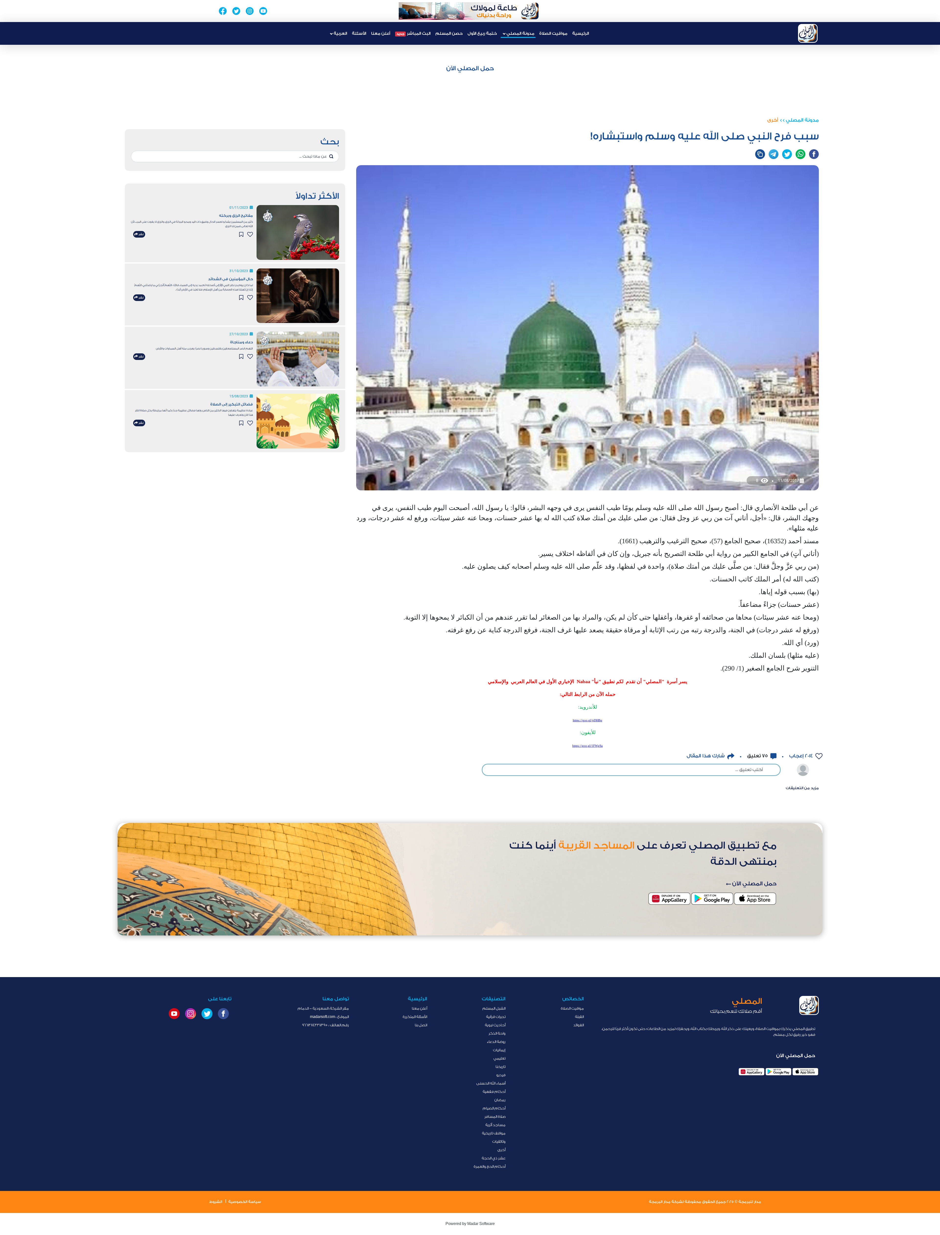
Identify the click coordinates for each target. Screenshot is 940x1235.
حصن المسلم (449, 33)
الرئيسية (580, 33)
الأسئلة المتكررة (415, 1017)
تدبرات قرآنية (495, 1017)
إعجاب (800, 756)
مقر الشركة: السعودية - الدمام (323, 1008)
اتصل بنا (421, 1025)
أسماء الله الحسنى (490, 1083)
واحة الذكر (497, 1033)
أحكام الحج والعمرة (489, 1167)
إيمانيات (499, 1050)
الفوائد (578, 1025)
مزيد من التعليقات (802, 788)
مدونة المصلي (802, 120)
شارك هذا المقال (706, 756)
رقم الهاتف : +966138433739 (325, 1025)
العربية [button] (340, 33)
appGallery (751, 1071)
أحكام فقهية (494, 1092)
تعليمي (499, 1058)
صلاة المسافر (494, 1117)
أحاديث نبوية (495, 1025)
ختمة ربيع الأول (482, 33)
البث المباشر (414, 33)
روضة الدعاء (496, 1042)
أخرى (772, 120)
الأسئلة (359, 33)
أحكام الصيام (494, 1108)
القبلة (579, 1017)
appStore (805, 1071)
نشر (141, 234)
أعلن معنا (380, 33)
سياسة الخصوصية (244, 1202)
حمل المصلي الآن (470, 68)
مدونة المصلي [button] (519, 33)
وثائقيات (498, 1142)
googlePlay (778, 1071)
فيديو (500, 1075)
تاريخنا (500, 1067)
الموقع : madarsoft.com (329, 1017)
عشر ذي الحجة (493, 1158)
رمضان (499, 1100)
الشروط (215, 1202)
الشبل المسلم (493, 1008)
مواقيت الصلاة (553, 33)
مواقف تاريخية (493, 1133)
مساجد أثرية (495, 1125)
